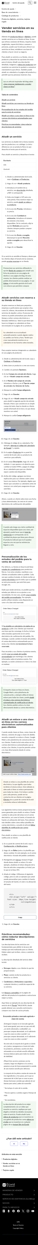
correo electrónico (9, 579)
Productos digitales (10, 1159)
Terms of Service (18, 1225)
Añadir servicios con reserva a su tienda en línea (18, 104)
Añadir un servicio (8, 100)
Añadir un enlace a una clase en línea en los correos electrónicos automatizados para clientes (18, 118)
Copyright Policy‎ (18, 1228)
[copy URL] (23, 137)
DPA (18, 1222)
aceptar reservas (13, 261)
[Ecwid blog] (4, 1211)
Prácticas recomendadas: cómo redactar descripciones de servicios (17, 125)
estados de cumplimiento (11, 569)
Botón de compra (15, 270)
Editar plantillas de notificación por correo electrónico (18, 827)
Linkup (5, 283)
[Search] (30, 3)
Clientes (6, 799)
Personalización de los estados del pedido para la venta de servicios (17, 111)
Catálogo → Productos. (20, 179)
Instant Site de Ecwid (21, 1124)
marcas (18, 860)
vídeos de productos (25, 64)
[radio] (14, 1144)
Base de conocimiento (10, 12)
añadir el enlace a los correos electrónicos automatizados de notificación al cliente (18, 700)
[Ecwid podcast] (9, 1211)
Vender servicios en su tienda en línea (11, 1165)
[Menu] (35, 2)
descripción (21, 190)
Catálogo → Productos (12, 361)
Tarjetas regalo (8, 1170)
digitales (28, 36)
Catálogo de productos (10, 16)
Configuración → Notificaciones (16, 846)
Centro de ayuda (8, 9)
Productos (17, 452)
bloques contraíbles (12, 993)
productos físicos (16, 36)
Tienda (14, 1005)
